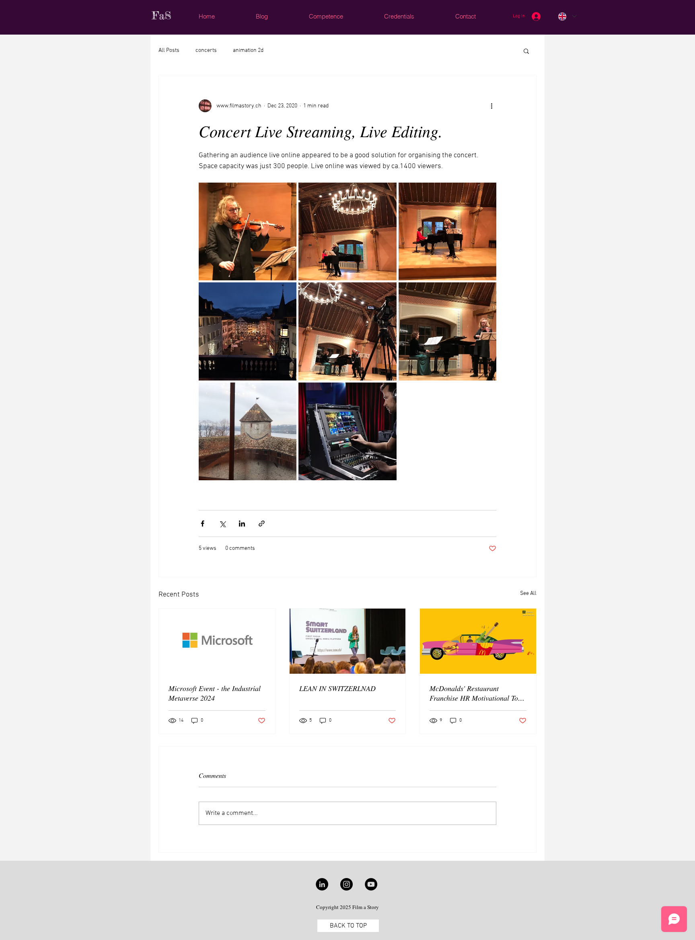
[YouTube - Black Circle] (371, 884)
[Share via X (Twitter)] (222, 523)
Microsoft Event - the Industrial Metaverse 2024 (215, 693)
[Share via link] (261, 523)
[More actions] (491, 106)
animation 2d (248, 50)
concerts (206, 50)
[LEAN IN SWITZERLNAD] (348, 641)
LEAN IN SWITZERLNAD (337, 688)
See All (528, 593)
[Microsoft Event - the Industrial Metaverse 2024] (217, 641)
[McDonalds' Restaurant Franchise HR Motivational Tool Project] (478, 641)
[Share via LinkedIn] (242, 523)
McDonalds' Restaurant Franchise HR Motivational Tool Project (477, 693)
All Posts (168, 50)
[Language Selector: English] (567, 16)
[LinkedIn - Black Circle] (322, 884)
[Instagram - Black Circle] (346, 884)
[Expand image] (247, 231)
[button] (526, 50)
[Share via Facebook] (202, 523)
